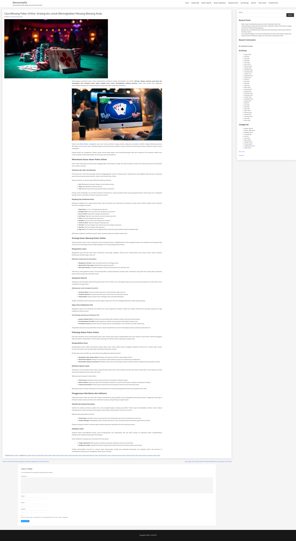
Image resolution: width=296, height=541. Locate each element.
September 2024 (248, 99)
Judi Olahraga (245, 3)
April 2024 (247, 108)
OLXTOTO (154, 535)
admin (21, 17)
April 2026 (247, 62)
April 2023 (247, 118)
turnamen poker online (153, 455)
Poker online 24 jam (58, 455)
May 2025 (246, 83)
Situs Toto (242, 151)
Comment (24, 476)
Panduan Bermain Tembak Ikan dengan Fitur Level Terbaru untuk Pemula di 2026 (262, 35)
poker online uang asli (128, 455)
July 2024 (246, 103)
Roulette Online (273, 3)
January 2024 (247, 114)
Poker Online (262, 3)
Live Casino (247, 138)
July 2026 (246, 56)
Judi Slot (253, 3)
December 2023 (248, 116)
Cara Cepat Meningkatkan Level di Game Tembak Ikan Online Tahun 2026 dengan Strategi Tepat (266, 34)
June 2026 (246, 58)
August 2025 (247, 77)
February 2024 (248, 112)
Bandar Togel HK (206, 3)
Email (23, 502)
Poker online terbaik (101, 455)
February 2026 (248, 66)
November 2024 (248, 95)
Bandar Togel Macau (220, 3)
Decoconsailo (20, 2)
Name (23, 496)
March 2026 (247, 64)
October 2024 (247, 97)
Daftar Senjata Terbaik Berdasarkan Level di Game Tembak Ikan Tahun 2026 (260, 24)
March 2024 (247, 110)
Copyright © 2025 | (145, 535)
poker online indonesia (71, 455)
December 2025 (248, 70)
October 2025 (247, 74)
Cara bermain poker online (44, 455)
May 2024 (246, 107)
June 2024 (246, 105)
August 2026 (247, 54)
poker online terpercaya (114, 455)
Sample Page (195, 3)
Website (23, 509)
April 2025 (247, 85)
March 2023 (247, 120)
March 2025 (247, 87)
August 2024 (247, 101)
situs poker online (141, 455)
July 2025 (246, 79)
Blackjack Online (233, 3)
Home (187, 3)
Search (241, 12)
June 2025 (246, 81)
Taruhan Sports (248, 144)
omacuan (241, 155)
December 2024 (248, 93)
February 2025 (248, 89)
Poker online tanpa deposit (86, 455)
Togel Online (247, 148)
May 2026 (246, 60)
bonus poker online (29, 455)
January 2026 (247, 68)
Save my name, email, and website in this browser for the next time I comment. (44, 517)
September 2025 (248, 75)
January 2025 (247, 91)
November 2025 (248, 72)
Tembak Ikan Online (249, 146)
